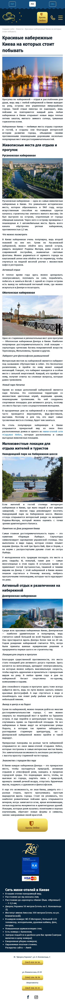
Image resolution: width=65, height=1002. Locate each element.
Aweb (28, 947)
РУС (32, 4)
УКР (12, 4)
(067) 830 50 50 (32, 962)
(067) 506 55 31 (32, 988)
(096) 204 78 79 (32, 977)
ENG (52, 4)
